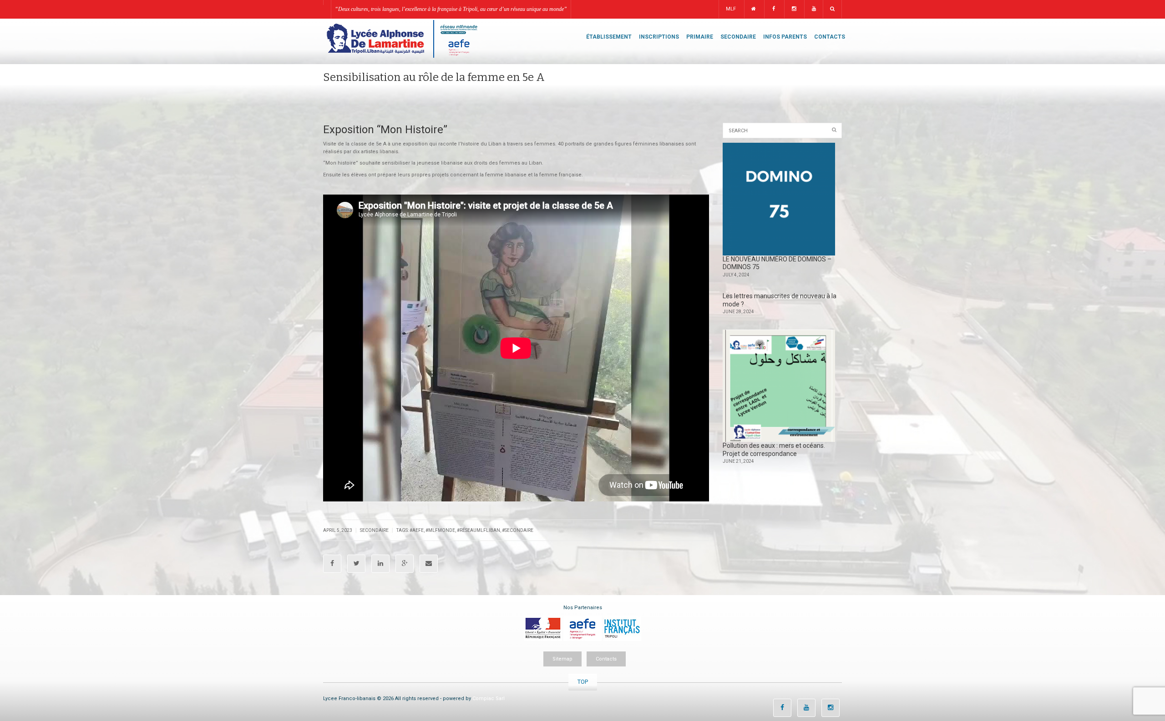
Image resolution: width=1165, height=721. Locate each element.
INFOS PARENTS (785, 37)
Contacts (606, 659)
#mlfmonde (440, 530)
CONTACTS (829, 37)
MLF (731, 9)
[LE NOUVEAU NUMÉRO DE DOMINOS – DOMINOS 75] (779, 199)
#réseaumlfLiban (478, 530)
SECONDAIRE (738, 37)
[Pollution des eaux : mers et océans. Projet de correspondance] (779, 386)
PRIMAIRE (699, 37)
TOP (582, 681)
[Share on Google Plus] (404, 564)
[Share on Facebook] (332, 564)
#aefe (417, 530)
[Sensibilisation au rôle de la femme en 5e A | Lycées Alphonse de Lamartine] (401, 38)
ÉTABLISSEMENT (609, 37)
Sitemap (562, 659)
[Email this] (429, 564)
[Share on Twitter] (356, 564)
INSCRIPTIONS (659, 37)
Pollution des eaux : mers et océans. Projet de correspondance (774, 449)
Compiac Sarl (488, 698)
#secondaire (517, 530)
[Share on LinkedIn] (380, 564)
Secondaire (374, 530)
